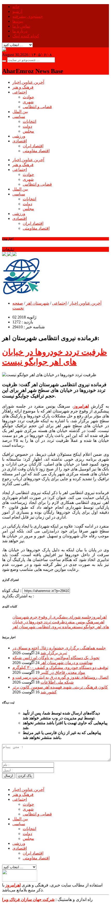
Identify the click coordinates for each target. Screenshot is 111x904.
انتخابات (29, 121)
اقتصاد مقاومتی (36, 151)
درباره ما (19, 31)
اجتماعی (19, 92)
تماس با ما (21, 26)
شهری (28, 102)
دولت (27, 126)
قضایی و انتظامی (37, 107)
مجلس (28, 131)
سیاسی (18, 116)
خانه (16, 6)
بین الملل (20, 111)
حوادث (28, 97)
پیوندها (17, 21)
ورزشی (18, 136)
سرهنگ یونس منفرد (82, 622)
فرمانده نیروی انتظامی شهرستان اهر (43, 627)
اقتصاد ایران (33, 146)
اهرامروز (99, 617)
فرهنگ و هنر (23, 87)
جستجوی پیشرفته (27, 16)
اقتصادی (19, 141)
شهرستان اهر (37, 303)
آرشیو (17, 11)
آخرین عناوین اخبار (28, 82)
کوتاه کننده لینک (25, 36)
